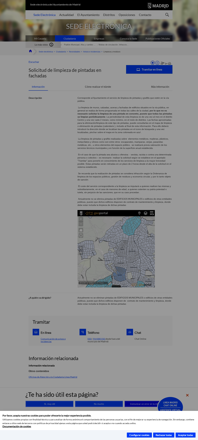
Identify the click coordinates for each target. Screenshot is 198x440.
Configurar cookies (139, 434)
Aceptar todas (185, 434)
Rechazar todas (164, 434)
